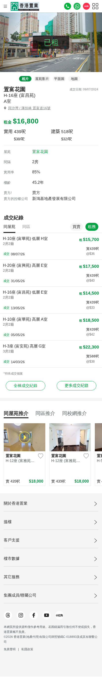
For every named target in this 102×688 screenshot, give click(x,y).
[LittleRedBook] (59, 615)
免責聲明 (10, 649)
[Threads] (8, 615)
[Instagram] (21, 615)
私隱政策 (27, 649)
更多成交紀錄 (76, 385)
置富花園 (40, 152)
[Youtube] (46, 615)
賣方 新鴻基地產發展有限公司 (54, 196)
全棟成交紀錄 (25, 385)
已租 (51, 42)
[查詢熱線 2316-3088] (67, 6)
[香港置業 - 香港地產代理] (25, 6)
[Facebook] (33, 615)
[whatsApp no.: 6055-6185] (77, 6)
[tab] (24, 78)
